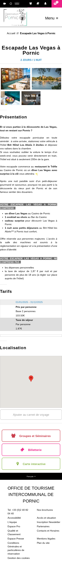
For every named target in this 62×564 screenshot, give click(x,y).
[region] (31, 382)
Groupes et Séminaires (31, 4)
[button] (56, 3)
